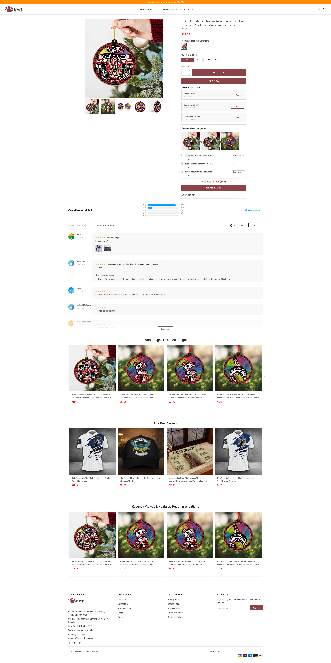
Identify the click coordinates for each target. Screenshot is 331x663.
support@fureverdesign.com (81, 638)
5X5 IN (207, 60)
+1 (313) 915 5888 (76, 634)
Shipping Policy (175, 608)
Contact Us (123, 604)
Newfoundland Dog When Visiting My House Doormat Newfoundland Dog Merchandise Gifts (188, 479)
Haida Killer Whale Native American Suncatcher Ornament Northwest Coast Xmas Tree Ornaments (238, 396)
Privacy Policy (174, 599)
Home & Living (168, 9)
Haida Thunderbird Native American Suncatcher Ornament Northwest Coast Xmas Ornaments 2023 (204, 156)
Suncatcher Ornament (199, 41)
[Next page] (264, 377)
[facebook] (70, 642)
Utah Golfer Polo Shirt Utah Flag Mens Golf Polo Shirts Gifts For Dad (91, 479)
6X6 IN (216, 60)
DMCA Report (215, 651)
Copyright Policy (175, 617)
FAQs (120, 613)
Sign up (256, 608)
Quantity (185, 66)
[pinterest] (80, 642)
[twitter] (75, 642)
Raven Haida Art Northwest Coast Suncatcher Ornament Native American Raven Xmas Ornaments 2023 (199, 172)
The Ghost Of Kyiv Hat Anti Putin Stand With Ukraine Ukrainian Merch (141, 479)
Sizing (121, 617)
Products (151, 9)
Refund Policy (174, 604)
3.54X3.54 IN (192, 55)
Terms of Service (175, 613)
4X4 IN (198, 60)
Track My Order (125, 608)
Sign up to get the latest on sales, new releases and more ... (238, 601)
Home (141, 9)
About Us (122, 599)
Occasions (185, 9)
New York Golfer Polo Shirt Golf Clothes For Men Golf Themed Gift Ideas (236, 479)
